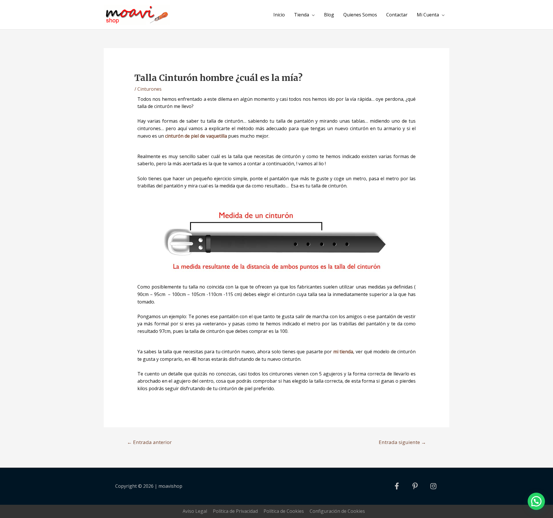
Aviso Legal (195, 511)
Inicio (279, 15)
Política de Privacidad (235, 511)
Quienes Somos (360, 15)
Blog (329, 15)
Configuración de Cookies (337, 511)
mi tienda (343, 351)
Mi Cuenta (428, 15)
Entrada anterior (149, 442)
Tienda (301, 15)
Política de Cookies (284, 511)
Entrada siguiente (402, 442)
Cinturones (149, 89)
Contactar (397, 15)
